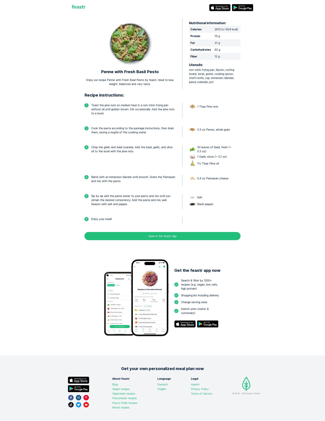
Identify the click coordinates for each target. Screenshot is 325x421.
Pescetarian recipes (124, 398)
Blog (115, 384)
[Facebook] (71, 397)
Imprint (195, 384)
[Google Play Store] (242, 7)
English (161, 389)
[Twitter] (78, 404)
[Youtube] (86, 404)
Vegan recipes (121, 389)
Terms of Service (201, 393)
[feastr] (78, 7)
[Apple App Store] (220, 7)
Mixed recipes (121, 407)
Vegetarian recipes (123, 393)
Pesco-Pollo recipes (124, 403)
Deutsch (162, 384)
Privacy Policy (200, 389)
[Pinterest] (86, 397)
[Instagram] (78, 397)
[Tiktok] (71, 404)
